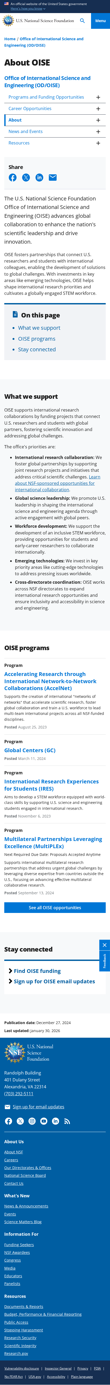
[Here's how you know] (55, 6)
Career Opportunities (30, 108)
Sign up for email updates (38, 1107)
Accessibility (56, 1376)
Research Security (20, 1337)
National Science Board (25, 1175)
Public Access (16, 1322)
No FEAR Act (14, 1376)
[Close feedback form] (104, 945)
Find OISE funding (37, 971)
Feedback (104, 961)
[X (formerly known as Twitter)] (20, 1121)
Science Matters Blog (23, 1221)
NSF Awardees (17, 1252)
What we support (39, 327)
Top (100, 1002)
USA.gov (35, 1376)
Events (10, 1214)
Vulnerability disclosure (22, 1368)
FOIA (97, 1368)
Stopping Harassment (23, 1329)
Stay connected (37, 349)
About (15, 120)
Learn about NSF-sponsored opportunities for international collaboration (57, 483)
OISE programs (37, 338)
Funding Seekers (19, 1244)
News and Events (26, 131)
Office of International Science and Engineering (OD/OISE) (47, 81)
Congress (12, 1260)
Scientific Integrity (20, 1345)
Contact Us (13, 1183)
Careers (11, 1159)
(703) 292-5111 (18, 1094)
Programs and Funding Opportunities (46, 97)
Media (9, 1268)
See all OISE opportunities (55, 908)
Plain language (82, 1376)
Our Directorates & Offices (27, 1167)
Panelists (12, 1283)
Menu (100, 20)
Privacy (82, 1368)
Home (9, 38)
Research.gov (16, 1353)
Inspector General (58, 1368)
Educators (13, 1275)
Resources (19, 143)
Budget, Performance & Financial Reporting (43, 1314)
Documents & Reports (23, 1306)
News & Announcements (26, 1206)
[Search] (82, 21)
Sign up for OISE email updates (54, 981)
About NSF (13, 1151)
